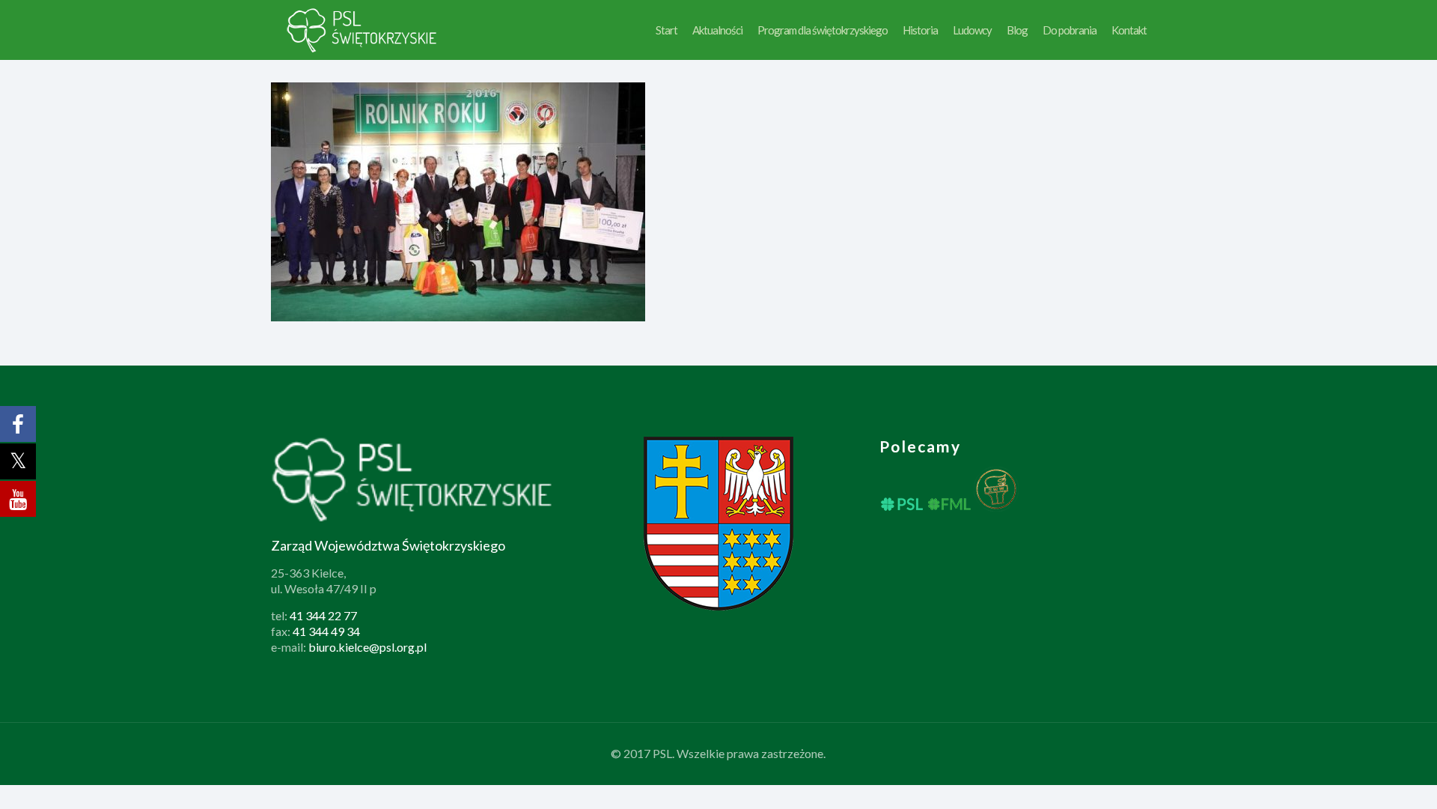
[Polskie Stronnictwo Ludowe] (362, 30)
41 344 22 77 (323, 615)
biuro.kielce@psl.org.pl (367, 647)
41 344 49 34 (326, 631)
